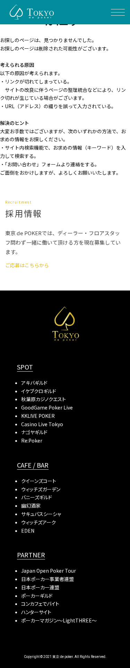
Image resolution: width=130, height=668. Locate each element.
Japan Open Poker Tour (48, 570)
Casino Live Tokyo (42, 424)
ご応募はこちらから (27, 265)
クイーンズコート (38, 480)
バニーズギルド (36, 497)
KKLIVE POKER (38, 415)
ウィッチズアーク (38, 522)
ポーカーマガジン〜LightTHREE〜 (59, 620)
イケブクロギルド (38, 391)
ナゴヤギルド (34, 432)
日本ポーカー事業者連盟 (47, 578)
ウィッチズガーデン (40, 489)
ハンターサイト (36, 612)
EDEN (27, 530)
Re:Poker (31, 440)
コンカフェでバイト (40, 603)
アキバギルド (34, 382)
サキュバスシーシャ (41, 513)
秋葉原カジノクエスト (43, 399)
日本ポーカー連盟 (40, 587)
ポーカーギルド (37, 595)
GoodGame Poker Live (47, 407)
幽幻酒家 (31, 505)
